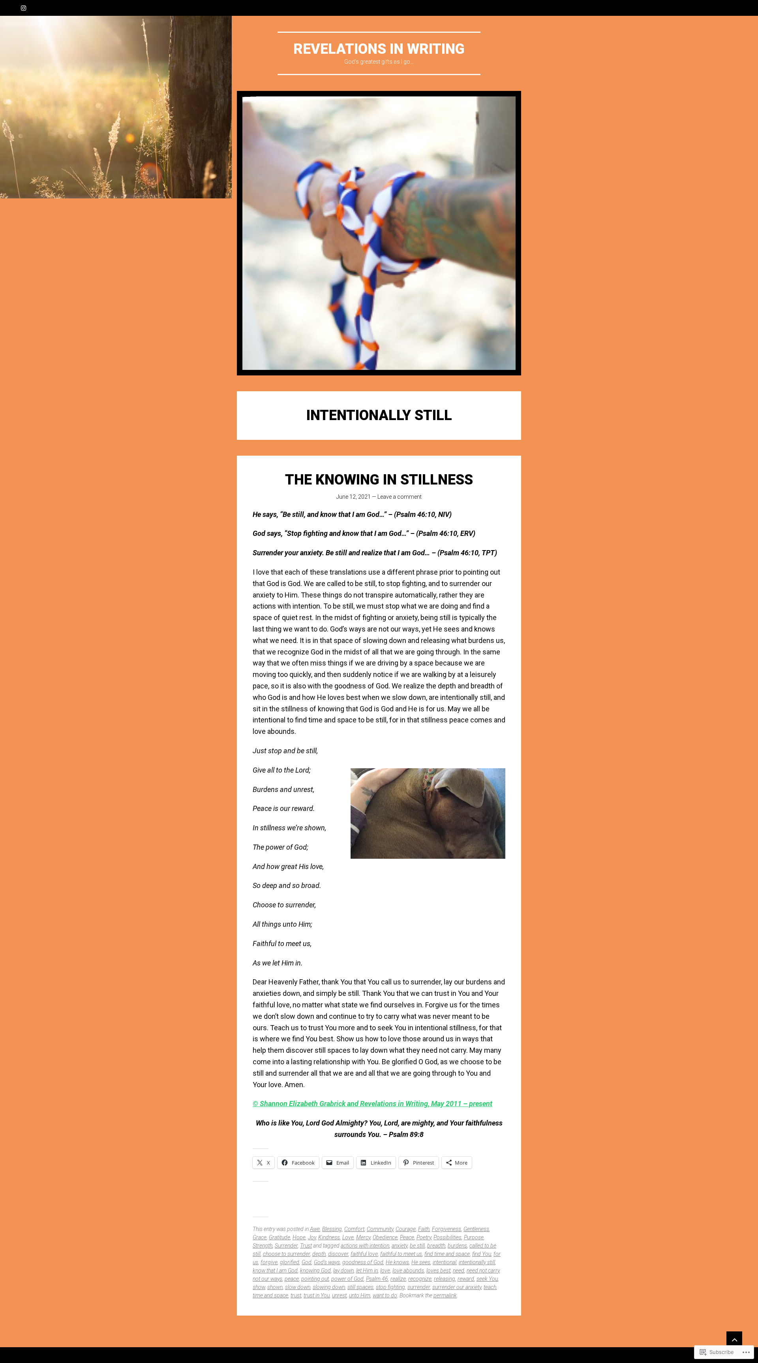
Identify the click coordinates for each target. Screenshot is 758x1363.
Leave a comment (399, 497)
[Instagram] (24, 8)
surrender (418, 1287)
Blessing (332, 1229)
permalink (445, 1295)
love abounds (408, 1270)
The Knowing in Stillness (379, 479)
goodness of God (362, 1262)
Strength (262, 1245)
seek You (487, 1279)
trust (296, 1295)
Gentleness (476, 1229)
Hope (299, 1237)
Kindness (329, 1237)
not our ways (267, 1279)
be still (417, 1245)
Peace (407, 1237)
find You (481, 1254)
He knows (397, 1262)
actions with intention (365, 1245)
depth (319, 1254)
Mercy (363, 1237)
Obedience (385, 1237)
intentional (444, 1262)
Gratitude (279, 1237)
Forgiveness (446, 1229)
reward (466, 1279)
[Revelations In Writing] (379, 233)
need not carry (483, 1270)
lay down (343, 1270)
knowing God (315, 1270)
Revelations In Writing (379, 49)
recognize (420, 1279)
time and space (270, 1295)
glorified (289, 1262)
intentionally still (477, 1262)
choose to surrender (286, 1254)
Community (380, 1229)
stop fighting (390, 1287)
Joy (312, 1237)
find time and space (447, 1254)
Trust (306, 1245)
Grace (259, 1237)
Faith (424, 1229)
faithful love (364, 1254)
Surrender (286, 1245)
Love (348, 1237)
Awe (315, 1229)
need (458, 1270)
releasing (444, 1279)
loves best (438, 1270)
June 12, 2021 (353, 497)
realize (398, 1279)
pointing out (315, 1279)
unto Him (359, 1295)
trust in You (317, 1295)
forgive (269, 1262)
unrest (339, 1295)
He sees (420, 1262)
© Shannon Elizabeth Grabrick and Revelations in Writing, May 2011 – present (372, 1103)
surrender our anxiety (456, 1287)
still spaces (360, 1287)
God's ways (327, 1262)
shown (275, 1287)
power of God (347, 1279)
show (259, 1287)
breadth (436, 1245)
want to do (385, 1295)
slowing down (329, 1287)
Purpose (474, 1237)
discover (338, 1254)
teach (490, 1287)
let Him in (367, 1270)
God (306, 1262)
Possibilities (447, 1237)
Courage (406, 1229)
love (385, 1270)
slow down (297, 1287)
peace (292, 1279)
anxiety (399, 1245)
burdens (457, 1245)
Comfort (354, 1229)
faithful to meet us (401, 1254)
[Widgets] (734, 1339)
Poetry (424, 1237)
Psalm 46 (377, 1279)
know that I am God (275, 1270)
